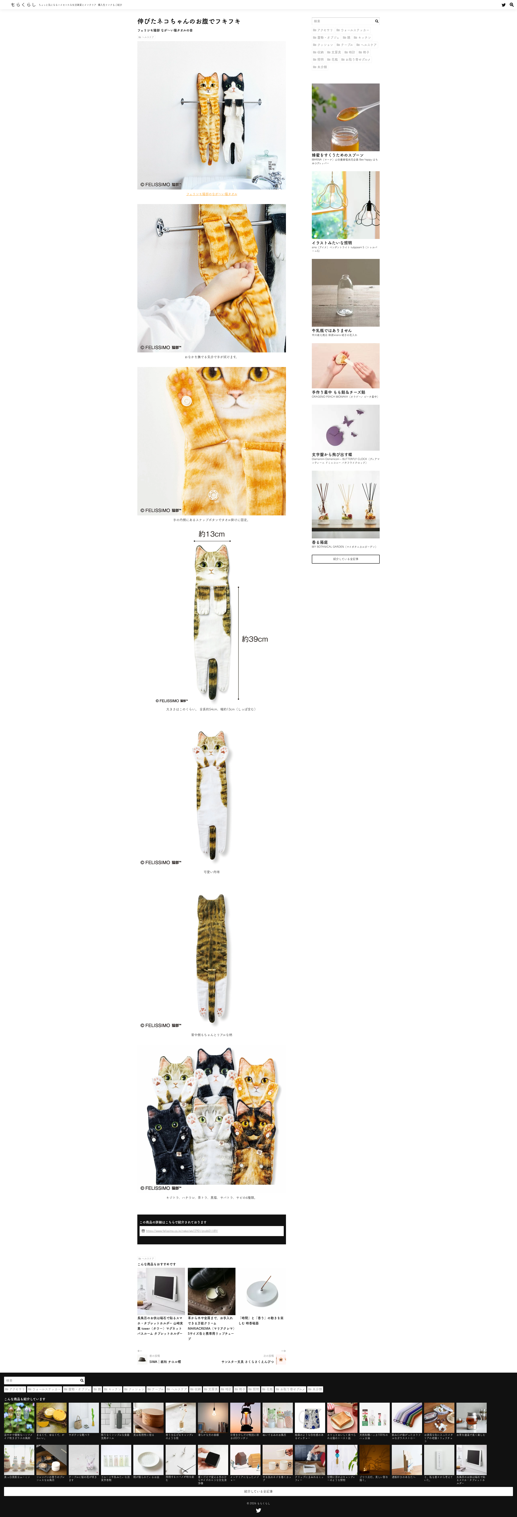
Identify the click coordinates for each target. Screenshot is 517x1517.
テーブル (347, 44)
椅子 (366, 52)
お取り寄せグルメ (358, 59)
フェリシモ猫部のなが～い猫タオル (211, 194)
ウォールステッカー (355, 30)
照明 (320, 59)
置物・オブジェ (328, 37)
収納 (320, 52)
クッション (325, 44)
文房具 (336, 52)
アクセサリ (325, 30)
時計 (352, 52)
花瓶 (334, 59)
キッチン (364, 37)
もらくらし (23, 4)
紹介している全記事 (345, 559)
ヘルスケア (148, 37)
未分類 (322, 67)
